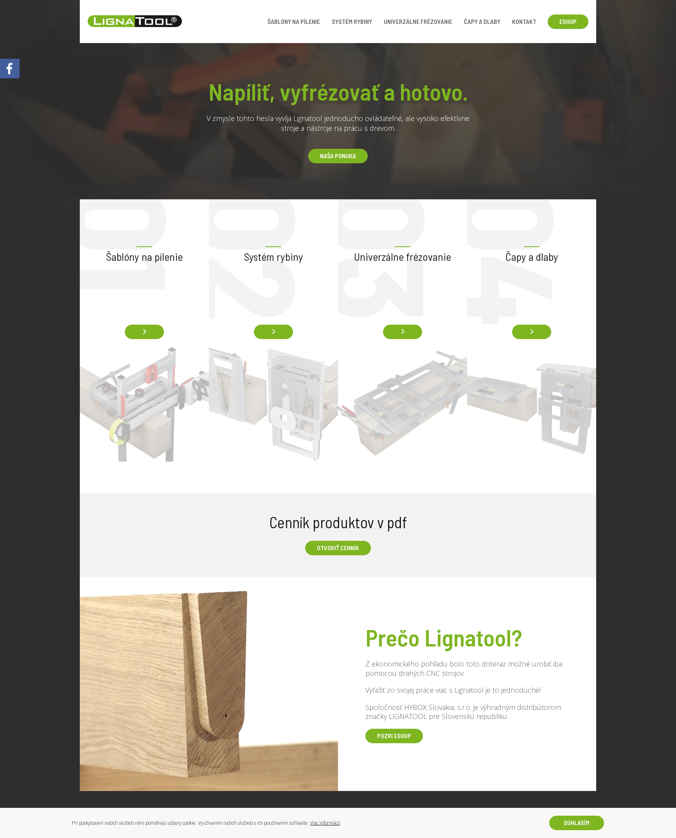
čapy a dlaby (482, 21)
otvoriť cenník (338, 547)
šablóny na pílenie (294, 21)
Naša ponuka (338, 155)
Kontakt (524, 21)
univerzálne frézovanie (418, 21)
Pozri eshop (394, 735)
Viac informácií (325, 823)
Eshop (568, 21)
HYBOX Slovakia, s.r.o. (437, 707)
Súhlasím (577, 822)
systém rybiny (352, 21)
